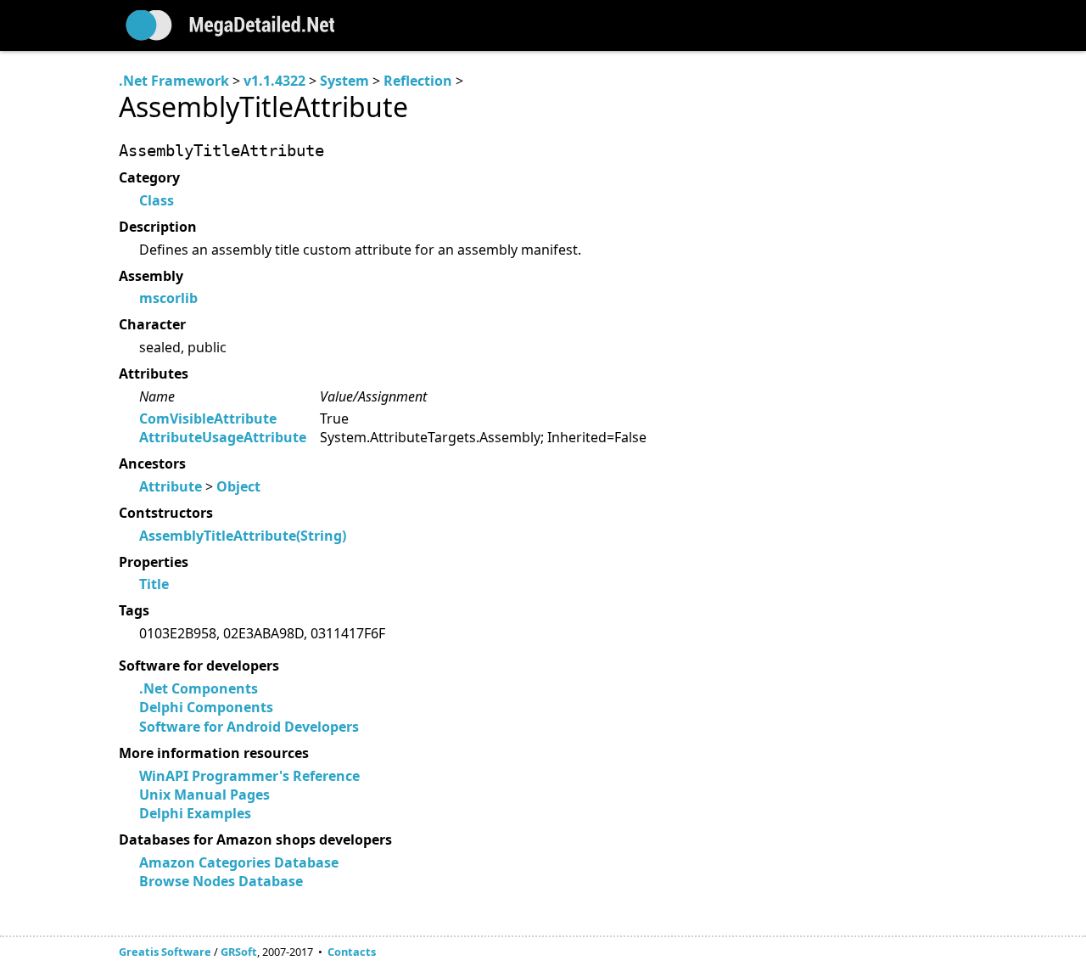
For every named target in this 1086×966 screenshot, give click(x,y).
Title (154, 584)
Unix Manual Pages (204, 794)
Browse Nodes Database (221, 881)
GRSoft (239, 951)
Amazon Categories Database (239, 862)
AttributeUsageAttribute (222, 437)
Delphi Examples (195, 813)
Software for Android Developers (249, 726)
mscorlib (168, 298)
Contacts (351, 951)
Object (238, 486)
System (344, 80)
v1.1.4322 (274, 80)
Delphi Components (206, 707)
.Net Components (198, 688)
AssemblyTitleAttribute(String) (242, 535)
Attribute (170, 486)
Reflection (417, 80)
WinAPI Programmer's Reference (249, 776)
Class (156, 200)
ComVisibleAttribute (208, 418)
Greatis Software (165, 951)
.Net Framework (174, 80)
